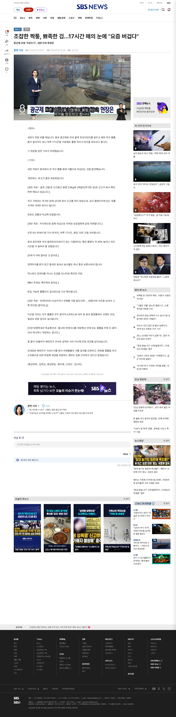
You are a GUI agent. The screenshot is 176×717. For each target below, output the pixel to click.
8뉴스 (22, 18)
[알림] (169, 9)
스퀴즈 (153, 653)
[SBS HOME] (169, 3)
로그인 (150, 3)
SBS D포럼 (155, 667)
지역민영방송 (140, 689)
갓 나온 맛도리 (110, 665)
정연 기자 (32, 405)
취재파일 (89, 18)
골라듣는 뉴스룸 (64, 658)
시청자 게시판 (132, 666)
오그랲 (135, 510)
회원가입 (159, 3)
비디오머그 (108, 638)
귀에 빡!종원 (109, 647)
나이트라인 (40, 663)
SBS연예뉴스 (155, 660)
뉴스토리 (39, 666)
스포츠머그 (108, 643)
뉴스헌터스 (40, 647)
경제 (38, 18)
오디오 (61, 653)
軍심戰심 (62, 643)
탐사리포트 (86, 663)
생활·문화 (61, 18)
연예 (80, 18)
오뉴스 (39, 660)
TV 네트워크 (18, 670)
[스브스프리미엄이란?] (154, 503)
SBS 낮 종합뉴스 (65, 668)
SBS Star (155, 663)
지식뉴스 (153, 643)
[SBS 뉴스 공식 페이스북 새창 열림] (159, 688)
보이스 (61, 661)
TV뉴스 (99, 18)
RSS (129, 663)
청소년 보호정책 (128, 704)
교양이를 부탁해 (110, 650)
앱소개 (130, 660)
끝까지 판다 (86, 668)
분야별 (16, 638)
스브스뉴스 (108, 660)
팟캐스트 (153, 647)
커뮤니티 (153, 650)
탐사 (83, 671)
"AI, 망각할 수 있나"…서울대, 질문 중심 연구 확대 (47, 410)
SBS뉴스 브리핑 (65, 665)
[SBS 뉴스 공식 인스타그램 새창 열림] (169, 688)
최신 (15, 643)
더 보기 (125, 498)
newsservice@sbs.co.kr (90, 702)
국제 (52, 18)
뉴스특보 (39, 670)
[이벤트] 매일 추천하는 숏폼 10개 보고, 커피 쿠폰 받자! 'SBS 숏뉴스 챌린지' (59, 626)
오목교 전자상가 (110, 668)
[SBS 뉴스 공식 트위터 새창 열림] (163, 688)
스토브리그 (108, 653)
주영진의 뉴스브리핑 (43, 656)
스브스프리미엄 (156, 638)
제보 (129, 647)
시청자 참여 (33, 689)
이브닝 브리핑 (64, 647)
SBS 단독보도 (87, 647)
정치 (30, 18)
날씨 (129, 643)
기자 (129, 656)
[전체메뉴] (15, 18)
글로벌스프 (136, 540)
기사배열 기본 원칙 (114, 704)
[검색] (163, 10)
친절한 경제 (86, 650)
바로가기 (131, 638)
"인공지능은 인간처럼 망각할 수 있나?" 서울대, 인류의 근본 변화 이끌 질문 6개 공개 (61, 413)
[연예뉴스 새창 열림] (151, 107)
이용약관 (55, 689)
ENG (142, 3)
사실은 (84, 643)
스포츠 (72, 18)
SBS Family (124, 689)
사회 (45, 18)
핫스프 (135, 525)
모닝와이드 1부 (42, 650)
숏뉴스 (130, 653)
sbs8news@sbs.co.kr (94, 698)
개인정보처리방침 (68, 689)
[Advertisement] (72, 481)
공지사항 (131, 674)
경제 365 (85, 653)
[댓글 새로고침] (22, 437)
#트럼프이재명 (153, 10)
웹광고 (45, 689)
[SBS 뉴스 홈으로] (92, 7)
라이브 (130, 650)
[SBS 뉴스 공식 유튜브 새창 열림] (154, 688)
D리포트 (85, 656)
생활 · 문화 (17, 660)
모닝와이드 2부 (42, 653)
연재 (83, 638)
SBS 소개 (19, 689)
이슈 (15, 673)
